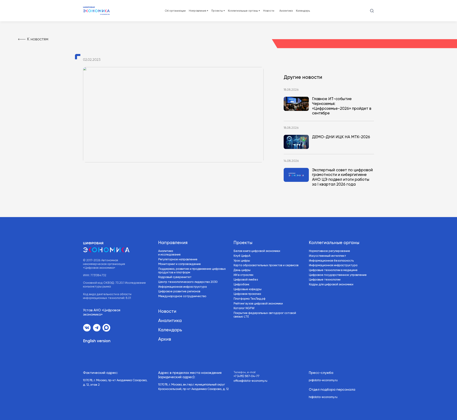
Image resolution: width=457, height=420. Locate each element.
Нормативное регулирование (329, 251)
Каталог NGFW (244, 308)
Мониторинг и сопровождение (179, 264)
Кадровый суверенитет (175, 277)
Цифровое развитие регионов (179, 291)
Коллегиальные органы (334, 242)
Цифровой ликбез (245, 279)
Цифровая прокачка (247, 294)
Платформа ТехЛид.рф (249, 298)
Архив (164, 339)
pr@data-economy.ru (323, 380)
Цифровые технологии (324, 279)
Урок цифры (241, 260)
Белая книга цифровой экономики (256, 251)
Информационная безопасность (331, 260)
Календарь (303, 10)
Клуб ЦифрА (241, 255)
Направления (173, 242)
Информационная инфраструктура (182, 286)
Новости (268, 10)
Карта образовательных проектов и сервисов (265, 265)
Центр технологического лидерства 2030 (188, 282)
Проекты (242, 242)
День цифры (241, 270)
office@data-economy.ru (250, 380)
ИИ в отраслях (243, 275)
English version (97, 341)
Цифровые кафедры (247, 289)
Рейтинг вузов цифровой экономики (258, 303)
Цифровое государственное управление (338, 275)
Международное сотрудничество (182, 296)
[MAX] (106, 328)
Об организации (175, 10)
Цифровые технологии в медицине (333, 270)
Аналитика (286, 10)
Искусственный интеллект (327, 255)
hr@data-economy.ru (323, 397)
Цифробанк (241, 284)
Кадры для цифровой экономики (331, 284)
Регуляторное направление (177, 259)
